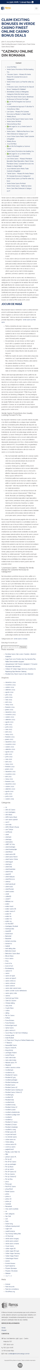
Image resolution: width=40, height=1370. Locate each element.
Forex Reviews (9, 1023)
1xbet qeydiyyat (10, 884)
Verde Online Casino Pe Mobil (16, 183)
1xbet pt (7, 881)
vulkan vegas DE (10, 1248)
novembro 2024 (10, 685)
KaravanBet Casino (11, 1045)
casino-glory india (11, 993)
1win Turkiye (9, 829)
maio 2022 (8, 759)
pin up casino (9, 1169)
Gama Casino (9, 1028)
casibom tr (8, 971)
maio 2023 (8, 729)
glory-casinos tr (10, 1030)
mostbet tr (8, 1117)
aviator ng (8, 921)
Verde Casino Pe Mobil (14, 121)
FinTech (7, 1018)
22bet (7, 894)
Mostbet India (9, 1100)
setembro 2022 (10, 749)
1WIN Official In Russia (12, 827)
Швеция (7, 1273)
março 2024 (9, 704)
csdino (7, 1010)
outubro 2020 (9, 786)
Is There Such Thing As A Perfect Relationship (19, 1040)
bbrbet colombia (10, 941)
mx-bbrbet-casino (11, 1137)
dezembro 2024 (10, 682)
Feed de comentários (12, 1289)
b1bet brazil (9, 933)
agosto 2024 (9, 692)
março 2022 (9, 764)
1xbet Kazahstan (10, 869)
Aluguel (3, 1330)
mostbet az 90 (9, 1072)
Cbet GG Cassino (10, 1000)
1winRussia (8, 832)
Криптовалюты (10, 1266)
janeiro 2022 (9, 769)
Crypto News (9, 1008)
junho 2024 (8, 697)
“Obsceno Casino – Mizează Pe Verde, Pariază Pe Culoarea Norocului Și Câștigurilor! (19, 77)
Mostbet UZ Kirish (11, 1124)
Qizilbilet (8, 1204)
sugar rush (8, 1228)
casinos (7, 995)
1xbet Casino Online (11, 859)
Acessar (7, 1284)
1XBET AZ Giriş (10, 844)
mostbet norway (10, 1105)
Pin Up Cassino (10, 1174)
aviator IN (8, 914)
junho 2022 (8, 756)
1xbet (7, 834)
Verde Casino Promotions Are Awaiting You (20, 151)
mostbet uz (9, 1119)
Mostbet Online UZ (11, 1107)
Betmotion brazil (10, 951)
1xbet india (8, 866)
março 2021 (9, 779)
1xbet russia (9, 886)
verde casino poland (11, 1241)
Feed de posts (9, 1286)
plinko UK (8, 1199)
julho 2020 (8, 794)
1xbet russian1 (9, 891)
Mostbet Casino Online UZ (13, 1092)
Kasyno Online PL (10, 1048)
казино (7, 1261)
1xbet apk (8, 837)
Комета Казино (10, 1263)
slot (6, 1219)
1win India (8, 824)
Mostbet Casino (10, 1085)
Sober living (9, 1224)
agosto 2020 (9, 791)
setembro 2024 (10, 690)
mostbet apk (9, 1070)
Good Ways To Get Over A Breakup (16, 1033)
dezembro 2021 (10, 771)
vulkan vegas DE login (12, 1251)
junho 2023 (8, 727)
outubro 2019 (9, 799)
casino (7, 973)
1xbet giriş (8, 864)
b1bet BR (8, 931)
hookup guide (9, 1035)
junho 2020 (9, 796)
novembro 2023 (10, 714)
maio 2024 (8, 699)
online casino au (10, 1139)
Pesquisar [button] (23, 647)
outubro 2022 (9, 747)
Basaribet (8, 938)
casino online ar (10, 983)
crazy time (8, 1005)
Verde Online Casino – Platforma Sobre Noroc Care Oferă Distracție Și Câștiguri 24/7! (19, 188)
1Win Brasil (8, 814)
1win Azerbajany (10, 812)
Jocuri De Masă (12, 67)
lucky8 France (9, 1055)
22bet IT (7, 899)
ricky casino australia (11, 1209)
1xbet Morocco (10, 879)
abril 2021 (8, 776)
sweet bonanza (10, 1231)
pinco (7, 1181)
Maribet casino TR (11, 1062)
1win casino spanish (11, 819)
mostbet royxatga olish (12, 1114)
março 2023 (9, 734)
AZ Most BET (9, 923)
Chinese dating (10, 1003)
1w (6, 807)
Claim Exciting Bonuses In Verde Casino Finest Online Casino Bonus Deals (18, 27)
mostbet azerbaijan (11, 1080)
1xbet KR (8, 874)
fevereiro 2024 (9, 707)
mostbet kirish (9, 1102)
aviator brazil (9, 906)
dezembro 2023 (10, 712)
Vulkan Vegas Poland (12, 1256)
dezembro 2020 (10, 784)
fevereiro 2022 (9, 766)
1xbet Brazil (9, 852)
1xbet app (8, 839)
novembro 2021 (10, 774)
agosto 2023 (9, 722)
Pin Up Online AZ (10, 1176)
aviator (7, 904)
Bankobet (8, 936)
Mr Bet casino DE (10, 1132)
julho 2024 (8, 695)
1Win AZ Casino (10, 810)
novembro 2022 (10, 744)
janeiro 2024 (9, 709)
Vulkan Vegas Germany (12, 1253)
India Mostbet (9, 1038)
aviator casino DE (10, 909)
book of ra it (9, 966)
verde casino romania (20, 639)
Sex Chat (8, 1216)
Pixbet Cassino (9, 1191)
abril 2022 (8, 761)
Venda (3, 1328)
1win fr (7, 822)
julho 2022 (8, 754)
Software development (12, 1226)
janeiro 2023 (9, 739)
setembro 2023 (10, 719)
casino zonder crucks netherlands (16, 990)
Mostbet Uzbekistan (11, 1127)
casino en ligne (10, 976)
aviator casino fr (10, 911)
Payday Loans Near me (12, 1152)
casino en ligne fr (10, 978)
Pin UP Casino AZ (10, 1171)
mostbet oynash (10, 1109)
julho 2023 (8, 724)
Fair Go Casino (9, 1015)
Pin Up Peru (9, 1179)
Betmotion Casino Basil (12, 953)
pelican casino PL (10, 1157)
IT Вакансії (8, 1042)
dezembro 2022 (10, 742)
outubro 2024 (9, 687)
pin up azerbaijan (10, 1164)
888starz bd (9, 901)
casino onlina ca (10, 981)
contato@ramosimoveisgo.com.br (19, 1353)
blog (6, 961)
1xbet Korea (9, 871)
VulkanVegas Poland (11, 1258)
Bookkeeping (9, 968)
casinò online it (10, 986)
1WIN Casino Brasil (11, 817)
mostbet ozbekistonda (12, 1112)
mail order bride (10, 1057)
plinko (7, 1194)
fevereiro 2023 (9, 737)
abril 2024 (8, 702)
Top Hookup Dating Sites (13, 1233)
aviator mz (8, 919)
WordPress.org (10, 1291)
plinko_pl (8, 1201)
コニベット (8, 1276)
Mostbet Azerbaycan (11, 1082)
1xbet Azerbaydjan (11, 849)
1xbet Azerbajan (10, 847)
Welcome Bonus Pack (14, 124)
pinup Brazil (9, 1189)
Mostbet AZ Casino (11, 1075)
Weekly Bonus (11, 116)
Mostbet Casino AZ (11, 1087)
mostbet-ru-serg (10, 1129)
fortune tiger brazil (11, 1025)
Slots (6, 1221)
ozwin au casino (10, 1147)
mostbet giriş (9, 1095)
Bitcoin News (9, 956)
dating (7, 1013)
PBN (6, 1154)
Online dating (9, 1142)
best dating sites (10, 948)
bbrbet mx (8, 943)
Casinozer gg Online (11, 998)
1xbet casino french (11, 857)
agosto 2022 (9, 752)
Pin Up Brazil (9, 1167)
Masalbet (8, 1065)
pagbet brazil (9, 1149)
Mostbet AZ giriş (10, 1077)
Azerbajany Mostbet (11, 926)
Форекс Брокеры (11, 1268)
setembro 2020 (10, 789)
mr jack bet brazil (10, 1134)
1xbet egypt (9, 862)
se (6, 1211)
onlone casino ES (10, 1144)
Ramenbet (8, 1206)
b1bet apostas (9, 929)
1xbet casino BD (10, 854)
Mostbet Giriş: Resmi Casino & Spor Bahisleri (19, 674)
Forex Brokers (9, 1020)
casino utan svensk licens (13, 988)
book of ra (8, 963)
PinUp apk (8, 1184)
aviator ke (8, 916)
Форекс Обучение (11, 1271)
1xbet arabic (9, 842)
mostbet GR (9, 1097)
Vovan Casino (9, 1246)
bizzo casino (9, 958)
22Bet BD (8, 896)
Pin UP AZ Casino (10, 1162)
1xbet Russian (9, 889)
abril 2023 (8, 732)
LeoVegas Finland (11, 1052)
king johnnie (9, 1050)
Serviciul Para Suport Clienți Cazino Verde (20, 119)
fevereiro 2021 (9, 781)
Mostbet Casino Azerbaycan (14, 1090)
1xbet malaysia (9, 876)
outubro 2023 (9, 717)
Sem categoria (9, 1214)
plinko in (8, 1196)
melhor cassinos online (12, 1067)
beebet (7, 946)
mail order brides (10, 1060)
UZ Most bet (9, 1236)
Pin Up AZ (8, 1159)
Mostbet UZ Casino (11, 1122)
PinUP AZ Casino (10, 1186)
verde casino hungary (12, 1238)
